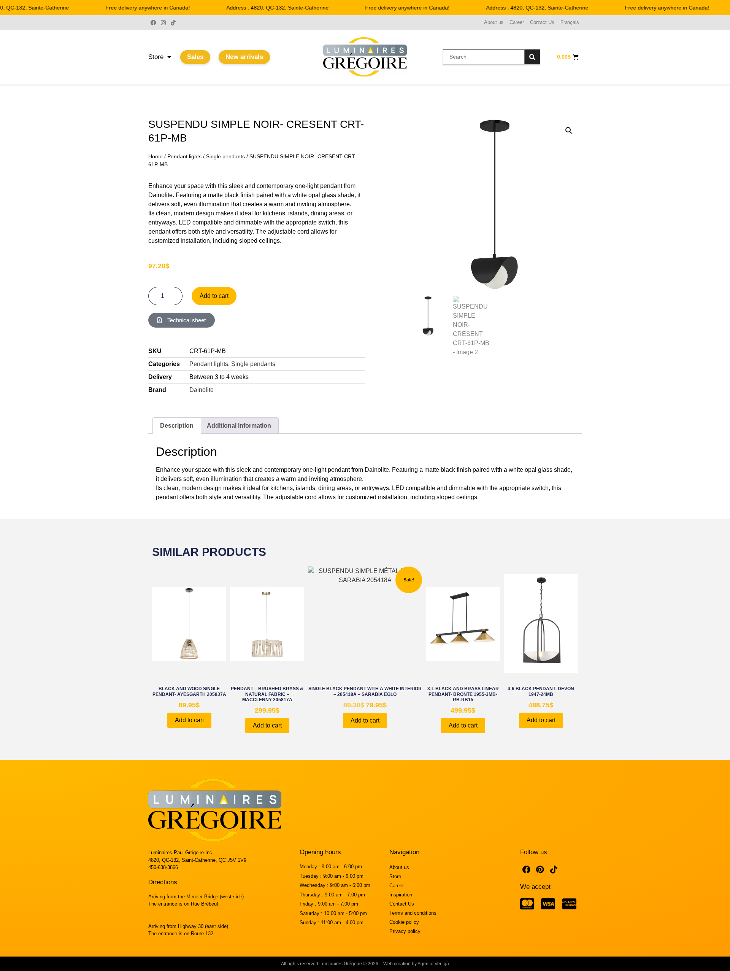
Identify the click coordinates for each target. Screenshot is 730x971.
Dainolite (201, 390)
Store (155, 56)
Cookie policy (404, 922)
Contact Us (542, 22)
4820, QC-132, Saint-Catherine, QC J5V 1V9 (197, 860)
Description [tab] (177, 425)
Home (155, 156)
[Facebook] (153, 22)
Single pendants (225, 156)
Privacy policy (405, 931)
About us (493, 22)
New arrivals (244, 56)
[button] (569, 130)
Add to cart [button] (189, 720)
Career (516, 22)
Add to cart (214, 296)
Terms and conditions (412, 913)
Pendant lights (184, 156)
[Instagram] (163, 22)
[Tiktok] (173, 22)
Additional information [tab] (239, 425)
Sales (195, 56)
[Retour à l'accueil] (365, 56)
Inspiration (400, 895)
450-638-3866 (163, 867)
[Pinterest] (540, 869)
